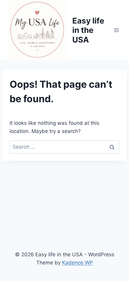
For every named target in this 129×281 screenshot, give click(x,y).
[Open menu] (116, 30)
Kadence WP (77, 263)
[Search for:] (64, 147)
